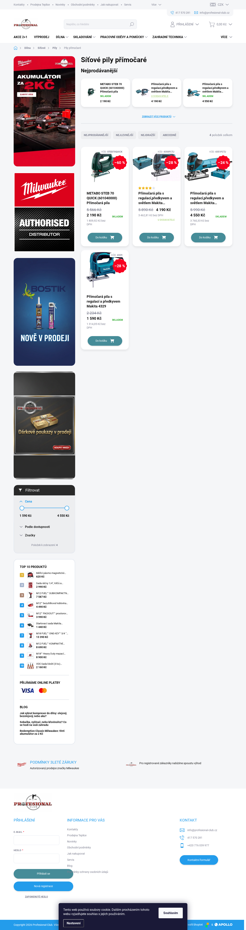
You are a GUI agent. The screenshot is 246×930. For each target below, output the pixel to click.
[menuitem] (22, 37)
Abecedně (169, 135)
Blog (69, 865)
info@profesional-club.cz (202, 830)
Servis (127, 4)
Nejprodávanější (96, 135)
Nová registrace (43, 886)
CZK (221, 5)
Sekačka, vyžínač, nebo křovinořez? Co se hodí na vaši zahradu (43, 723)
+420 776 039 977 (198, 845)
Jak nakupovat (109, 4)
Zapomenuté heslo (36, 896)
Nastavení (74, 923)
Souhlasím (170, 913)
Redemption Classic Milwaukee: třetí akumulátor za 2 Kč (42, 732)
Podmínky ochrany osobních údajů (87, 871)
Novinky (60, 4)
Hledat (132, 24)
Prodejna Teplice (40, 4)
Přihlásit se (43, 873)
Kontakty (19, 4)
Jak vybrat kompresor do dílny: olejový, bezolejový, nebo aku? (43, 715)
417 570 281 (194, 837)
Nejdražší (148, 135)
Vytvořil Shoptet (193, 924)
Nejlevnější (124, 135)
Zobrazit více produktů (156, 116)
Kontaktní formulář (199, 860)
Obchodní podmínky (83, 4)
